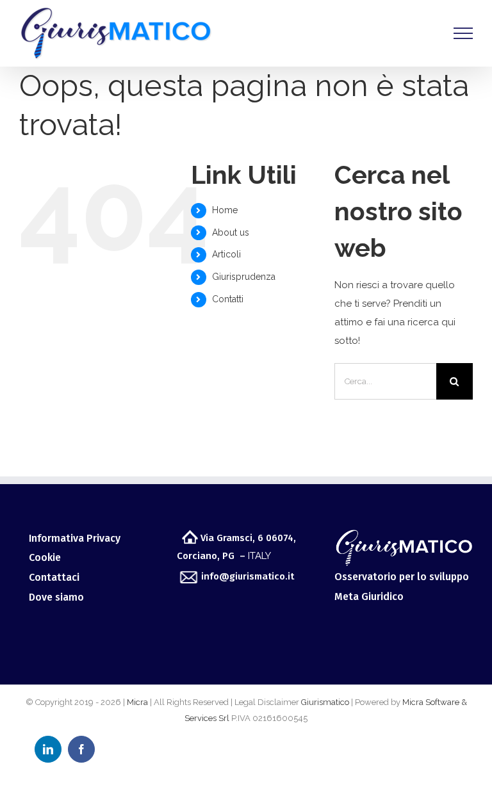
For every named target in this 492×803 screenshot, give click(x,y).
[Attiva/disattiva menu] (463, 33)
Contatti (227, 299)
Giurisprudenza (243, 277)
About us (230, 232)
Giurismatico (325, 702)
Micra (137, 702)
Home (225, 210)
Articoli (226, 254)
